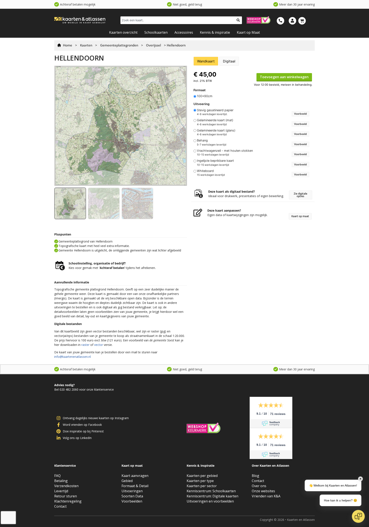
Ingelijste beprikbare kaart (215, 160)
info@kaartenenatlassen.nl (72, 357)
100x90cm (204, 96)
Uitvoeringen (132, 491)
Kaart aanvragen (135, 475)
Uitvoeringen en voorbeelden (210, 501)
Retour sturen (65, 496)
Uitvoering (201, 104)
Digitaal (229, 61)
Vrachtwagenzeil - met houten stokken (225, 150)
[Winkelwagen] (302, 21)
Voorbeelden (132, 501)
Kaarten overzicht (123, 32)
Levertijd (61, 491)
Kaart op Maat (248, 32)
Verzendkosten (66, 486)
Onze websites (263, 491)
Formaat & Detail (135, 486)
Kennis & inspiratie (215, 32)
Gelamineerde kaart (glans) (216, 130)
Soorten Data (132, 496)
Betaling (61, 480)
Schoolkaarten (156, 32)
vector (98, 345)
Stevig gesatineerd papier (215, 110)
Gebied (127, 480)
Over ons (259, 486)
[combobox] (177, 20)
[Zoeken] (238, 20)
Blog (255, 475)
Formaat (199, 90)
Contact (60, 506)
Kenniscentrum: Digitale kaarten (212, 496)
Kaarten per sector (202, 486)
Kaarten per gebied (202, 475)
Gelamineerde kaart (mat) (215, 120)
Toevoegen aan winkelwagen (284, 77)
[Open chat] (358, 516)
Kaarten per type (200, 480)
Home (67, 45)
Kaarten (86, 45)
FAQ (57, 475)
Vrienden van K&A (266, 496)
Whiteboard (205, 170)
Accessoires (183, 32)
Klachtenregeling (68, 501)
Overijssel (153, 45)
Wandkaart (206, 61)
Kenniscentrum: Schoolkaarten (211, 491)
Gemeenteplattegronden (119, 45)
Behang (202, 140)
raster (85, 345)
